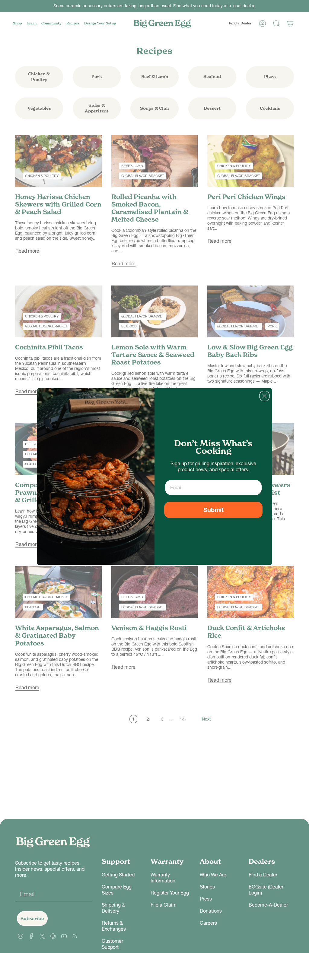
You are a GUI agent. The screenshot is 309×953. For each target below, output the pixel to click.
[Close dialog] (264, 396)
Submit (213, 509)
